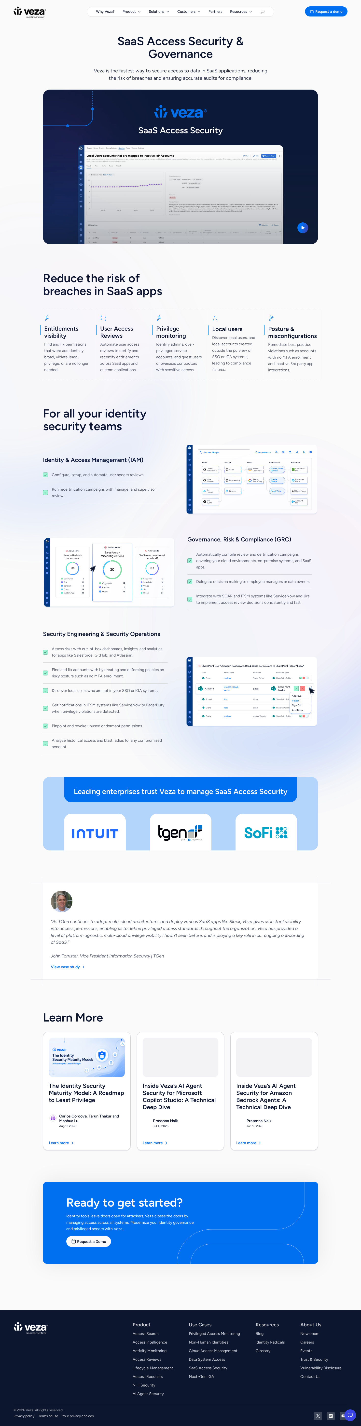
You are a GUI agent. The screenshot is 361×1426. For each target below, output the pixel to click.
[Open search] (262, 11)
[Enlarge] (311, 450)
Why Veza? (105, 11)
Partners (215, 11)
